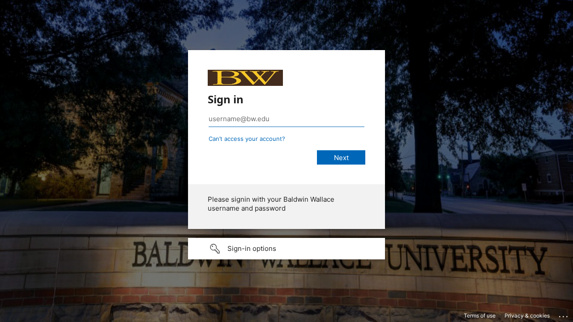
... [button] (564, 314)
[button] (286, 248)
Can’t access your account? (247, 138)
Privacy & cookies (527, 315)
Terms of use (480, 315)
